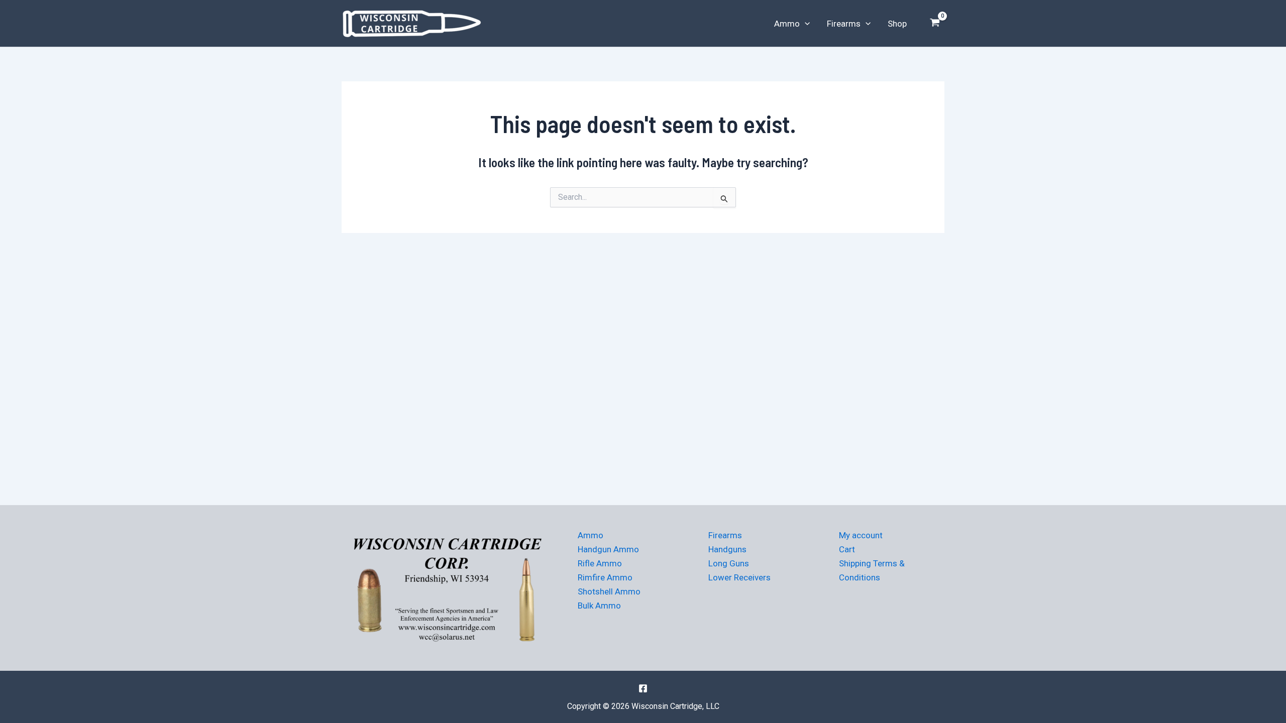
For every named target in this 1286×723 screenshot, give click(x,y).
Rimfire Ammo (605, 577)
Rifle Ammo (600, 563)
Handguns (727, 549)
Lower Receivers (739, 577)
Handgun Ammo (608, 549)
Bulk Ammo (599, 605)
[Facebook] (643, 688)
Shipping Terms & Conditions (872, 570)
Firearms (844, 24)
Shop (897, 24)
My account (861, 535)
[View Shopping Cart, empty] (934, 24)
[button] (805, 24)
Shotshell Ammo (609, 591)
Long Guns (728, 563)
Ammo (787, 24)
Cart (847, 549)
